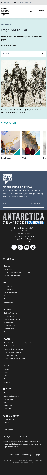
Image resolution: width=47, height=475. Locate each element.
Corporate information (11, 396)
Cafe (5, 299)
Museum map (8, 302)
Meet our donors (10, 426)
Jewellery (7, 382)
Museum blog (9, 322)
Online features (9, 325)
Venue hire (8, 409)
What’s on (9, 259)
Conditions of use (13, 454)
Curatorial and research (12, 319)
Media (6, 402)
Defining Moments (10, 313)
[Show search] (31, 11)
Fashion (7, 369)
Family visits (8, 269)
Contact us (7, 393)
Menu (41, 10)
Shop (6, 296)
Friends (6, 423)
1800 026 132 (27, 228)
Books (6, 379)
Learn (6, 339)
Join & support (12, 415)
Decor (6, 372)
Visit (5, 282)
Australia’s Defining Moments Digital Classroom (20, 343)
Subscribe (36, 203)
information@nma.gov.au (26, 230)
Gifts (5, 376)
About (7, 389)
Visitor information (10, 292)
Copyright (37, 454)
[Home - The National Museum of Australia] (5, 12)
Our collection (9, 316)
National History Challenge (13, 349)
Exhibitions (8, 263)
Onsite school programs (12, 352)
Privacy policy (26, 454)
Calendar (7, 266)
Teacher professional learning (14, 358)
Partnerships (8, 429)
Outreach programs (10, 355)
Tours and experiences (12, 275)
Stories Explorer (9, 329)
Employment (8, 399)
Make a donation (10, 419)
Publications (8, 405)
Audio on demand (10, 332)
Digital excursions (10, 346)
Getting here (8, 286)
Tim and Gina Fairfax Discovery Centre (17, 272)
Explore (8, 309)
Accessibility (8, 289)
